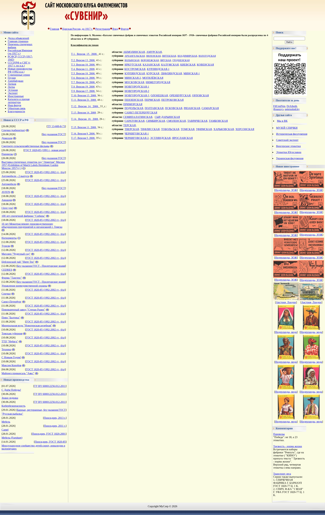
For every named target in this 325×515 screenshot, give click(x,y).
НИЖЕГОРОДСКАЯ (158, 82)
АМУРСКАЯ (154, 52)
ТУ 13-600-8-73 (56, 126)
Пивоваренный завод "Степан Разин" (23, 309)
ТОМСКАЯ (187, 129)
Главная (54, 28)
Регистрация (102, 28)
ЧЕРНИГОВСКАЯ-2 (136, 138)
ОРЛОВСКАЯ (200, 95)
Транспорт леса (282, 473)
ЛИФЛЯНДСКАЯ (171, 73)
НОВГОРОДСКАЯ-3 (137, 95)
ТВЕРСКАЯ (132, 129)
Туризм (6, 245)
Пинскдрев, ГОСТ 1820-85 (50, 441)
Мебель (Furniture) (12, 437)
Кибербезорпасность (13, 405)
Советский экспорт (287, 140)
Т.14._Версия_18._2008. (85, 119)
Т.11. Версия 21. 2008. (84, 99)
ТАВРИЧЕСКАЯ (197, 120)
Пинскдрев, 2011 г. (55, 425)
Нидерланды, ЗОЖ (286, 190)
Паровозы (7, 154)
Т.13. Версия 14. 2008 (83, 112)
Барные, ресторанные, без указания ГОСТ (41, 409)
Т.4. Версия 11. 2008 (83, 69)
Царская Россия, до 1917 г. (77, 28)
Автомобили (9, 184)
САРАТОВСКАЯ (135, 120)
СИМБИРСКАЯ (155, 120)
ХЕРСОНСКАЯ (244, 129)
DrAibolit (292, 106)
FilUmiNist (279, 106)
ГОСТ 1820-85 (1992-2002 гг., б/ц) (45, 172)
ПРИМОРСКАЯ (132, 104)
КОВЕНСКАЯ (205, 64)
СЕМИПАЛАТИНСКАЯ (137, 117)
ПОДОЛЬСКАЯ (134, 108)
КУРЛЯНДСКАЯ (135, 73)
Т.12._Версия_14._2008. (85, 106)
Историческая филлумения (291, 133)
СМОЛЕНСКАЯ (176, 120)
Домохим (7, 138)
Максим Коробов (11, 365)
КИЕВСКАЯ (187, 64)
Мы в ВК (282, 120)
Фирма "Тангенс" (12, 277)
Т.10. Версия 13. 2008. (84, 95)
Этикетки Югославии (288, 152)
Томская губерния (12, 333)
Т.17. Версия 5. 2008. (83, 138)
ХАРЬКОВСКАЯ (223, 129)
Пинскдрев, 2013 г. (55, 417)
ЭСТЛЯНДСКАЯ (160, 138)
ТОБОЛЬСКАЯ (170, 129)
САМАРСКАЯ (210, 108)
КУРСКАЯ (152, 73)
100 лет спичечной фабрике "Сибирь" (23, 215)
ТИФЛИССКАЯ (150, 129)
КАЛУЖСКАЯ (170, 64)
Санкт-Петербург (11, 301)
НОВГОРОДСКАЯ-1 (137, 86)
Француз (278, 109)
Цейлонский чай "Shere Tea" (18, 261)
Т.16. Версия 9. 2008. (83, 133)
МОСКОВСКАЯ (134, 82)
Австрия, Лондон (286, 302)
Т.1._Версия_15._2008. (84, 54)
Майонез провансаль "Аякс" (18, 373)
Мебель (6, 421)
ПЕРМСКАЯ (152, 99)
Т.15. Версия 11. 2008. (84, 127)
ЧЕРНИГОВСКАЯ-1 (137, 133)
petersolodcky (292, 109)
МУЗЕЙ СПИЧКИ (287, 127)
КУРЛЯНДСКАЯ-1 (158, 69)
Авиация (7, 200)
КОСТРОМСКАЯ (134, 69)
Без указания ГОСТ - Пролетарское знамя (41, 265)
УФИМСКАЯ (204, 129)
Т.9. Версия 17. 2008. (83, 91)
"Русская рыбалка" (12, 413)
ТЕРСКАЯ (129, 125)
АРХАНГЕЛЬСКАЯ (135, 55)
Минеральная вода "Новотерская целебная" (27, 325)
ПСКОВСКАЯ (173, 108)
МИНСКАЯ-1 (191, 73)
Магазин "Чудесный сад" (16, 253)
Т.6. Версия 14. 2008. (83, 77)
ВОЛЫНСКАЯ (132, 60)
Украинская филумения (289, 158)
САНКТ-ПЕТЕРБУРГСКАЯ (141, 112)
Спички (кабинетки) (13, 130)
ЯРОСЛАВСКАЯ (182, 138)
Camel (5, 429)
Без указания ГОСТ (53, 134)
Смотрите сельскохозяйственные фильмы (25, 146)
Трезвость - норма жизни (287, 446)
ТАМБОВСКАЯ (218, 120)
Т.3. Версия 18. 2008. (83, 64)
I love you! (7, 208)
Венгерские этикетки (288, 146)
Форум (125, 28)
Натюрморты (9, 237)
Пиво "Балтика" (11, 317)
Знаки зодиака (10, 397)
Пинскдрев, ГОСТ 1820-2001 (49, 433)
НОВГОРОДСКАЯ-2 (137, 91)
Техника (6, 349)
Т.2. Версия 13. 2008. (83, 60)
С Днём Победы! (11, 389)
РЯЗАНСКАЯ (192, 108)
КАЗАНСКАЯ (151, 64)
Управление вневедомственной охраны (24, 285)
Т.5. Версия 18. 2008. (83, 73)
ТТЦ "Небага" (10, 341)
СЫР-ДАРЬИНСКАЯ (167, 117)
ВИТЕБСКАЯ (169, 55)
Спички (6, 293)
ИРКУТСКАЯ (133, 64)
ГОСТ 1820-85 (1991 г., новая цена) (44, 150)
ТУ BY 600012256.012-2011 (50, 386)
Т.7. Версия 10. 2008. (83, 82)
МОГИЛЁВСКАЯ (152, 77)
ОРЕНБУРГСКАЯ (180, 95)
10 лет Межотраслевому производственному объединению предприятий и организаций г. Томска (32, 225)
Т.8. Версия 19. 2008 (83, 86)
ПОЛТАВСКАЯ (154, 108)
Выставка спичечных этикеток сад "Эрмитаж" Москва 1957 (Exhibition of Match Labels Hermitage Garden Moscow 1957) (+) (33, 165)
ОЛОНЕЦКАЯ (159, 95)
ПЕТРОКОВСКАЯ (172, 99)
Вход (115, 28)
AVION (6, 192)
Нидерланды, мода (286, 332)
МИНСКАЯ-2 (133, 77)
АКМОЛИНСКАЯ (134, 52)
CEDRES (7, 269)
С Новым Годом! (11, 357)
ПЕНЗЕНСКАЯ (134, 99)
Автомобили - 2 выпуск (15, 176)
